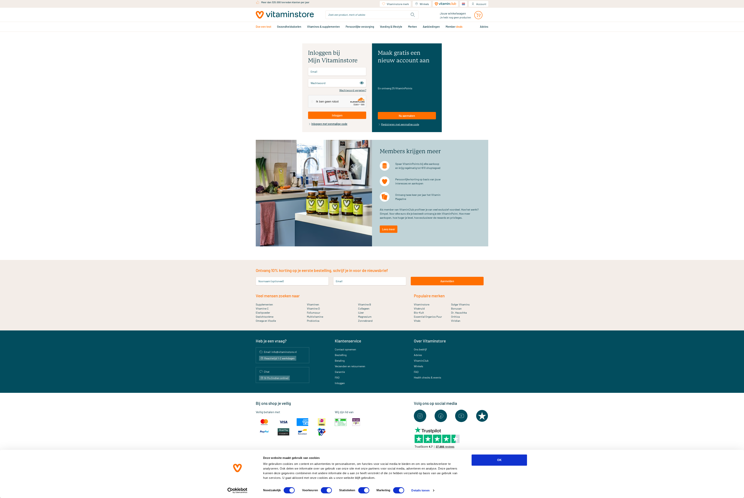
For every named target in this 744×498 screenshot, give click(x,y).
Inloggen (340, 383)
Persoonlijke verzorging (360, 26)
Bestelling (340, 355)
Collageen (363, 308)
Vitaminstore (421, 304)
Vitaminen (313, 304)
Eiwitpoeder (263, 312)
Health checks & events (427, 377)
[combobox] (372, 14)
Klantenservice (348, 340)
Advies (418, 355)
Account (481, 4)
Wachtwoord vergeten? (352, 90)
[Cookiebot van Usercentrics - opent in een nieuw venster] (237, 490)
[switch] (326, 490)
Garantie (340, 371)
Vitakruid (419, 308)
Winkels (424, 4)
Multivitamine (315, 316)
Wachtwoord (318, 83)
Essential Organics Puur (428, 316)
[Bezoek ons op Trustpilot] (482, 416)
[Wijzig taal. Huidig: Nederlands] (463, 4)
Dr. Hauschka (459, 312)
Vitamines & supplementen (323, 26)
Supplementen (264, 304)
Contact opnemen (345, 349)
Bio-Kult (419, 312)
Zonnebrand (365, 320)
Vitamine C (262, 308)
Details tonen (420, 490)
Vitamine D (313, 308)
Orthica (455, 316)
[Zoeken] (413, 15)
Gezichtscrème (264, 316)
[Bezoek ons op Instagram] (420, 416)
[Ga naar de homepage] (285, 15)
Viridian (455, 320)
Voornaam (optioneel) (271, 281)
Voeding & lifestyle (391, 26)
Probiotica (313, 320)
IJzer (361, 312)
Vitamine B (364, 304)
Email (314, 71)
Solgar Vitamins (460, 304)
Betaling (339, 360)
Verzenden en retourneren (350, 366)
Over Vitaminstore (430, 340)
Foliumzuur (313, 312)
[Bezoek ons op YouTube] (461, 416)
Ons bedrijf (420, 349)
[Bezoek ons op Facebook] (441, 416)
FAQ (337, 377)
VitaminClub (421, 360)
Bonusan (456, 308)
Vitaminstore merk (398, 4)
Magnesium (365, 316)
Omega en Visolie (266, 320)
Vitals (417, 320)
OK (499, 460)
